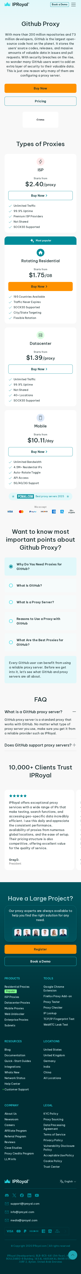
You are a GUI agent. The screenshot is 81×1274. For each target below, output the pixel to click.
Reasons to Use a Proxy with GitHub (38, 621)
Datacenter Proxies (17, 1002)
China (47, 1072)
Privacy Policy (53, 1140)
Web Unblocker (14, 1014)
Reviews (10, 1142)
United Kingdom (54, 1055)
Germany (50, 1061)
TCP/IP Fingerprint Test (59, 1019)
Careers (10, 1125)
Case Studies (13, 1148)
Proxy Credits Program (19, 1153)
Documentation (15, 1055)
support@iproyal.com (25, 1203)
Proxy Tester (52, 1002)
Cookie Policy (53, 1161)
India (47, 1066)
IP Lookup (50, 1013)
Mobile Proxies (14, 1008)
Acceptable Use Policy (59, 1155)
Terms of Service (54, 1134)
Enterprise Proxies (16, 1019)
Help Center (12, 1083)
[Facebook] (22, 1195)
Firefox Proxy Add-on (58, 996)
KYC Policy (51, 1113)
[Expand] (72, 1255)
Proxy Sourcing (53, 1119)
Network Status (15, 1078)
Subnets (10, 1025)
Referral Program (15, 1136)
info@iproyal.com (22, 1212)
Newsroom (11, 1119)
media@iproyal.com (24, 1220)
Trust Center (52, 1166)
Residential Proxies (17, 986)
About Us (11, 1113)
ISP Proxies (12, 997)
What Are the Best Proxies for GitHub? (40, 642)
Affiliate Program (16, 1130)
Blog (8, 1049)
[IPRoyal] (17, 4)
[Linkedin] (29, 1195)
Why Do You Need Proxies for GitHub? (39, 566)
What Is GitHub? (29, 585)
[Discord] (7, 1195)
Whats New (12, 1072)
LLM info (10, 1159)
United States (53, 1049)
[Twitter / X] (14, 1195)
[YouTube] (37, 1195)
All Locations (52, 1078)
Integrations (13, 1066)
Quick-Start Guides (18, 1061)
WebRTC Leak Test (56, 1024)
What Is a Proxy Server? (35, 602)
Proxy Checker (53, 1007)
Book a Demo (59, 4)
